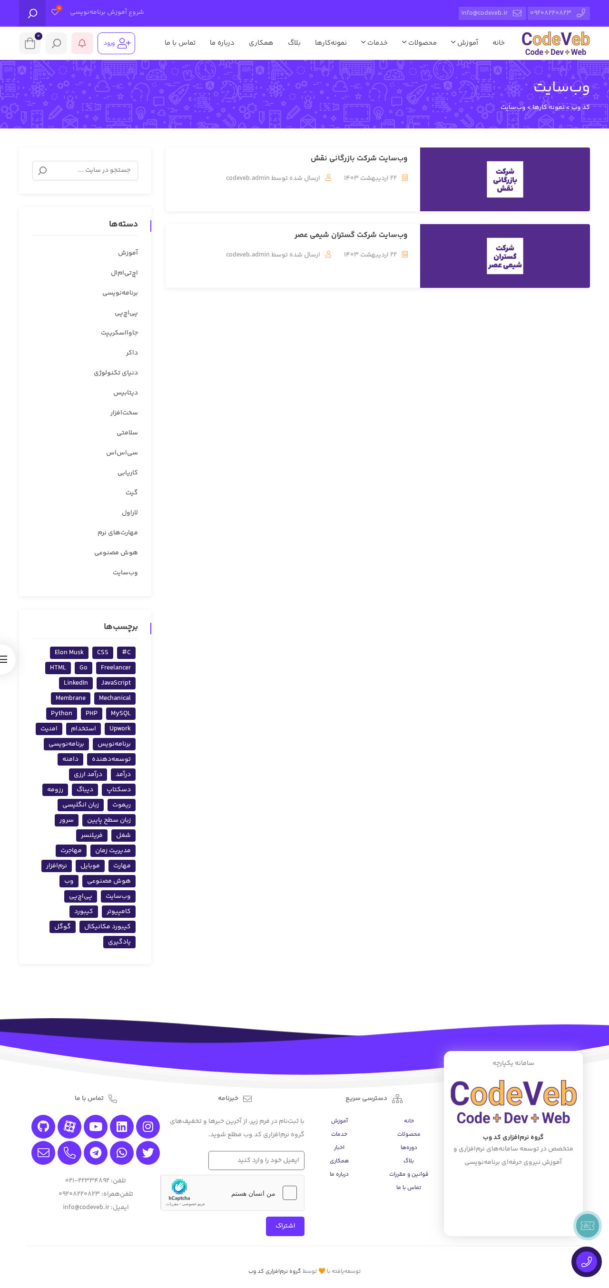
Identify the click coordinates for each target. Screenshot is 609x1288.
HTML (58, 668)
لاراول (130, 513)
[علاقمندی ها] (55, 13)
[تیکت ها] (587, 1225)
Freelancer (116, 668)
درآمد (123, 774)
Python (61, 713)
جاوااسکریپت (119, 333)
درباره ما (222, 43)
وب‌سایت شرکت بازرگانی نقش (359, 159)
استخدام (83, 729)
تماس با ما (180, 43)
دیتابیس (125, 393)
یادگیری (119, 942)
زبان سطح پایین (109, 820)
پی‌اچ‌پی (126, 313)
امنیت (49, 729)
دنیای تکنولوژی (116, 373)
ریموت (121, 805)
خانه (498, 43)
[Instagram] (148, 1127)
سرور (66, 820)
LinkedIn (76, 683)
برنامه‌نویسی (120, 293)
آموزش (466, 43)
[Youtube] (96, 1127)
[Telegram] (96, 1153)
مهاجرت (71, 851)
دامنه (70, 759)
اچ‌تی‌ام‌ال (124, 273)
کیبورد (83, 911)
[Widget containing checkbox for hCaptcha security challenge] (232, 1193)
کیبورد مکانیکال (107, 927)
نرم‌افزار (56, 866)
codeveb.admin (248, 178)
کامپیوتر (119, 911)
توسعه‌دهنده (111, 759)
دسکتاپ (119, 790)
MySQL (121, 713)
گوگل (62, 927)
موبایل (90, 866)
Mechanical (115, 698)
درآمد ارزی (88, 774)
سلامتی (127, 433)
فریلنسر (92, 835)
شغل (123, 835)
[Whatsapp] (122, 1153)
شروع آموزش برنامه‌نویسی (107, 12)
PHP (92, 713)
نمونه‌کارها (331, 43)
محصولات (421, 43)
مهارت (122, 866)
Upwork (120, 729)
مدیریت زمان (113, 851)
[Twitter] (148, 1153)
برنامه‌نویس (114, 744)
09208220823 (550, 13)
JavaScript (116, 683)
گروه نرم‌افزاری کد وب (274, 1271)
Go (83, 668)
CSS (102, 653)
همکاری (261, 43)
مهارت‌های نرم (118, 533)
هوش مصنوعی (116, 553)
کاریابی (128, 473)
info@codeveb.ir (484, 13)
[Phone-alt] (69, 1153)
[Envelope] (43, 1153)
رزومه (55, 790)
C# (126, 653)
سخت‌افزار (124, 413)
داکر (132, 353)
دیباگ (85, 790)
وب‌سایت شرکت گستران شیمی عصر (351, 235)
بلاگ (294, 43)
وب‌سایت (125, 573)
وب (69, 881)
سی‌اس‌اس (122, 453)
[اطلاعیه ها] (82, 43)
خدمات (376, 43)
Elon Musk (69, 653)
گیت (132, 493)
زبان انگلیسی (80, 805)
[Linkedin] (122, 1127)
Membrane (71, 698)
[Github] (43, 1127)
